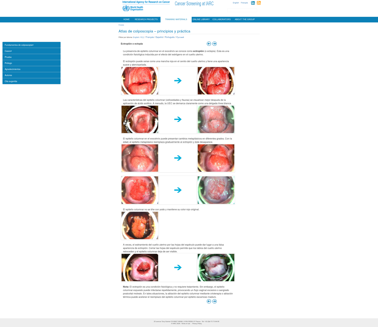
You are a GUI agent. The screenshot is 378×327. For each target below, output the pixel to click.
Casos (8, 50)
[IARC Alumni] (253, 3)
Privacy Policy (197, 323)
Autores (8, 75)
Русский (180, 37)
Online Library (201, 19)
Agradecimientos (12, 69)
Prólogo (8, 63)
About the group (245, 19)
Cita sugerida (11, 81)
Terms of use (185, 323)
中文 (142, 37)
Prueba (8, 56)
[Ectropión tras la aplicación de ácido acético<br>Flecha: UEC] (216, 80)
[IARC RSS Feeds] (259, 3)
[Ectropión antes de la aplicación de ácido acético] (140, 119)
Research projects (146, 19)
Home (126, 19)
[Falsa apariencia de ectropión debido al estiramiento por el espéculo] (140, 267)
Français (244, 2)
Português (170, 37)
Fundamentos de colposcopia (18, 44)
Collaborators (221, 19)
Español (159, 37)
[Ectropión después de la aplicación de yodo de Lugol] (140, 225)
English (236, 2)
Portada (121, 25)
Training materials (176, 19)
